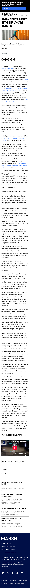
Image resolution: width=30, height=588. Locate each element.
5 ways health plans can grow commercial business (13, 483)
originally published (7, 68)
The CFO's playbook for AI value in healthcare (14, 508)
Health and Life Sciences (7, 461)
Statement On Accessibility (9, 580)
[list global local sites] (22, 15)
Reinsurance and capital (8, 546)
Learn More (6, 9)
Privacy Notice (14, 577)
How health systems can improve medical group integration (13, 495)
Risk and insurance (6, 543)
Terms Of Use (5, 577)
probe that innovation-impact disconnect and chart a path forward (14, 165)
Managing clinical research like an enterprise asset (11, 519)
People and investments (8, 549)
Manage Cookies (23, 580)
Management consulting (8, 553)
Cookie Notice (24, 577)
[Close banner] (27, 2)
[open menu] (27, 15)
